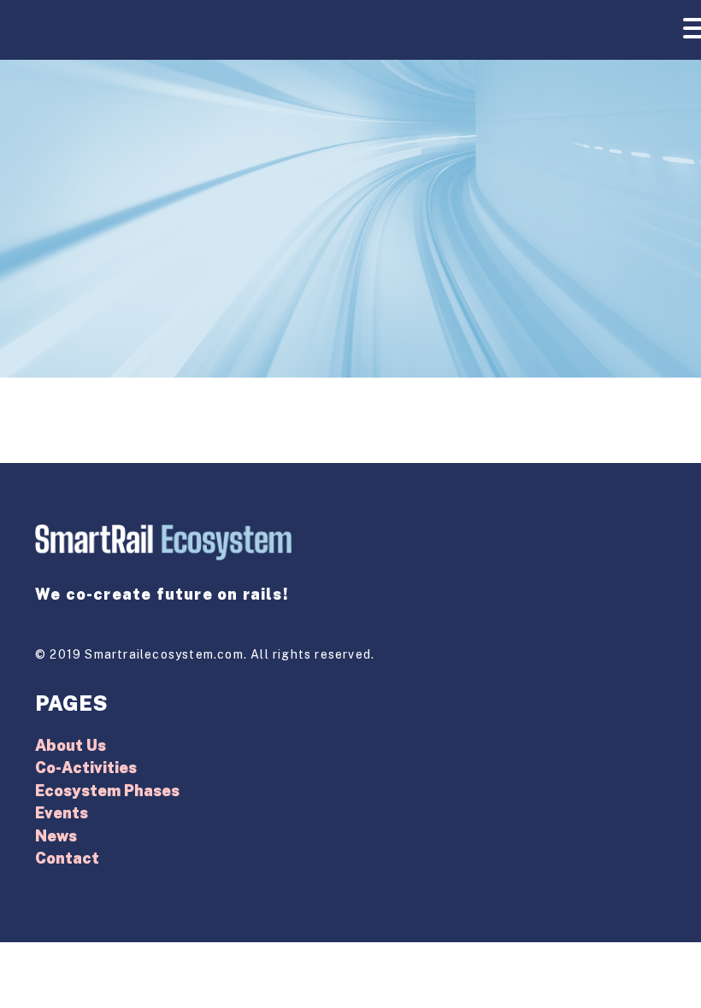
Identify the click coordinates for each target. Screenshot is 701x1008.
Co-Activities (86, 768)
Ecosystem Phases (107, 791)
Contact (67, 858)
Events (61, 813)
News (56, 836)
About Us (70, 745)
